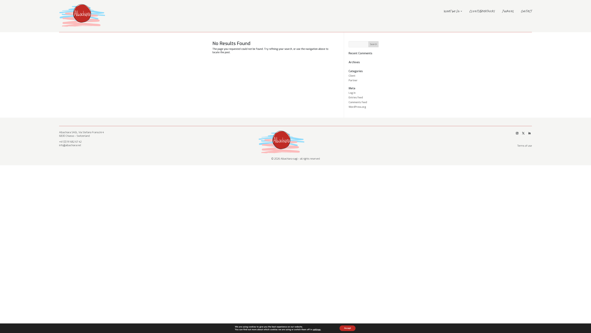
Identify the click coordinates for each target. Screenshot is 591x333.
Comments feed (358, 102)
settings (317, 329)
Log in (352, 93)
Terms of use (524, 145)
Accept (347, 328)
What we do (451, 11)
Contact (526, 11)
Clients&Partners (482, 11)
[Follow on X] (523, 133)
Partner (353, 80)
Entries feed (356, 97)
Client (352, 75)
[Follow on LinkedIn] (529, 133)
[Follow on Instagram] (517, 133)
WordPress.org (357, 107)
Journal (508, 11)
